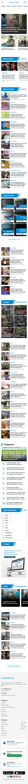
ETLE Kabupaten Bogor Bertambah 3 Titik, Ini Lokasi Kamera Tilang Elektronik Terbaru (16, 489)
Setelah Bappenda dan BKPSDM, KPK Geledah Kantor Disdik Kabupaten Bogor (16, 479)
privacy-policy (5, 705)
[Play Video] (10, 594)
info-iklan (3, 711)
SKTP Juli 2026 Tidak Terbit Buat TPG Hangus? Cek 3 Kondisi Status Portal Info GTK (16, 474)
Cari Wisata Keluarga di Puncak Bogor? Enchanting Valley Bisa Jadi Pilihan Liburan (18, 627)
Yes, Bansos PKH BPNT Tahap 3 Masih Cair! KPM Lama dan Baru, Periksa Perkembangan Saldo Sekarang (18, 97)
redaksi (3, 703)
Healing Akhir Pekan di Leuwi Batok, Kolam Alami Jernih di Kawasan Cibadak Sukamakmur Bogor (18, 406)
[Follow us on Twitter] (11, 777)
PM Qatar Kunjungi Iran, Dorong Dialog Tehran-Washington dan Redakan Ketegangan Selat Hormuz (18, 376)
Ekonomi (12, 258)
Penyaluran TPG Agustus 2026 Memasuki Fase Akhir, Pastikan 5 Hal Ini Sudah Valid (18, 126)
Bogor (2, 726)
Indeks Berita (4, 716)
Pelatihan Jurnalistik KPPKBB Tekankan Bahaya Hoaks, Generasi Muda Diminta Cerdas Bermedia (18, 175)
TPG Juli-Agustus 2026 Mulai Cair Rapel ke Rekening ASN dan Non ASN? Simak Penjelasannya (18, 386)
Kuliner (12, 161)
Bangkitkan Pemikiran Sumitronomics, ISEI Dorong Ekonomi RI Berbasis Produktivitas (18, 367)
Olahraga (13, 277)
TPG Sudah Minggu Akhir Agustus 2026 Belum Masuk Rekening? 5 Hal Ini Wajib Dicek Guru (18, 184)
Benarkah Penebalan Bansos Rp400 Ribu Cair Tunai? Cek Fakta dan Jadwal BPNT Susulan (18, 357)
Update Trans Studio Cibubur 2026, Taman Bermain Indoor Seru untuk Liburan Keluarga (18, 291)
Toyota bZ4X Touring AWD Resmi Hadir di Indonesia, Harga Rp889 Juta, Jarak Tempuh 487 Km (18, 617)
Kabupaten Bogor (15, 170)
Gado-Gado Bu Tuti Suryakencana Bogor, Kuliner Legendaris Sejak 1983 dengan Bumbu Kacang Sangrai (18, 165)
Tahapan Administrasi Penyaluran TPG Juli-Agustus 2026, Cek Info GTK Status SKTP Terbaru (18, 116)
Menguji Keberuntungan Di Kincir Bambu (20, 336)
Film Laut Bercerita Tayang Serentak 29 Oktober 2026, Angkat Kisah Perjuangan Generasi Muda (18, 347)
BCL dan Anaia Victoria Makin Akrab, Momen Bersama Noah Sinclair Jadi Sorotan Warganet (9, 77)
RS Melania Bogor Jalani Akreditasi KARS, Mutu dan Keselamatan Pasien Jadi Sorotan (14, 465)
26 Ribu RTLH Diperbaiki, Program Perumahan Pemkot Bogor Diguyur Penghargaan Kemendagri (18, 252)
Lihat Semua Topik (14, 239)
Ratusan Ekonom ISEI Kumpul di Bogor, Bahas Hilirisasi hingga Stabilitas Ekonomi (18, 415)
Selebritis (13, 652)
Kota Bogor (13, 141)
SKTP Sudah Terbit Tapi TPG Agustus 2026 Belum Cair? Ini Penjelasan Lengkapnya (15, 484)
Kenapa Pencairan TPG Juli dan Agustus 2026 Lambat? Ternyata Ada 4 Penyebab (16, 499)
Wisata (12, 287)
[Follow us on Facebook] (8, 777)
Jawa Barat (24, 726)
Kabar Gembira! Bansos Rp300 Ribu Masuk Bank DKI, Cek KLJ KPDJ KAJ (18, 395)
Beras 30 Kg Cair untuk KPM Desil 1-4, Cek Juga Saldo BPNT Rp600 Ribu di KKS (18, 645)
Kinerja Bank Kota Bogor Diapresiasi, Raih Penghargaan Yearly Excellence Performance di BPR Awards (18, 262)
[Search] (25, 2)
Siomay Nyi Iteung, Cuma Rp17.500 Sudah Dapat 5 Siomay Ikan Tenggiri (17, 424)
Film (11, 343)
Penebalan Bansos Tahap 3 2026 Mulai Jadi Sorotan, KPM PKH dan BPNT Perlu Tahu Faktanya (16, 494)
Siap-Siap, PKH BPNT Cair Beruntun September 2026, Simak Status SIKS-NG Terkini (14, 29)
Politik (2, 729)
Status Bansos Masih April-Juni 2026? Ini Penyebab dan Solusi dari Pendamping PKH (15, 469)
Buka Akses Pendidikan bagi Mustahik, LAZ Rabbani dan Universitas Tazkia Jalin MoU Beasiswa (15, 505)
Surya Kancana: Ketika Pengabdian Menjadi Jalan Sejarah (8, 49)
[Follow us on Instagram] (14, 777)
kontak (3, 709)
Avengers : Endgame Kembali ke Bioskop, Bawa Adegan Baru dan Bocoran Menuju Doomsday (17, 636)
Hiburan (23, 724)
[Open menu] (2, 2)
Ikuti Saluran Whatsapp (14, 755)
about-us (3, 713)
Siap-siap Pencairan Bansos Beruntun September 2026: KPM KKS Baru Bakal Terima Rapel (18, 155)
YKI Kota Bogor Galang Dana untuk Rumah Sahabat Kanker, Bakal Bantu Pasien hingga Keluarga (18, 435)
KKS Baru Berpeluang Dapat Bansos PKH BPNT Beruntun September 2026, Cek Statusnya (18, 272)
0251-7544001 (5, 691)
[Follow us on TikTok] (19, 777)
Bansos (12, 93)
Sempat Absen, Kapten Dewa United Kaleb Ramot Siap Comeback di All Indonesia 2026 (17, 281)
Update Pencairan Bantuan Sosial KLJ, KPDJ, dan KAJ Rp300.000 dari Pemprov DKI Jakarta (18, 136)
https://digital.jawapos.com (14, 766)
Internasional (14, 372)
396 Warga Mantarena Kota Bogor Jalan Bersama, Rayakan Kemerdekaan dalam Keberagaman (18, 146)
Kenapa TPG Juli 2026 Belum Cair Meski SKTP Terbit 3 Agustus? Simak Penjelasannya (14, 457)
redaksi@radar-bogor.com (8, 695)
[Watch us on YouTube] (17, 777)
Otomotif (13, 613)
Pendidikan (13, 112)
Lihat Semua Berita (14, 666)
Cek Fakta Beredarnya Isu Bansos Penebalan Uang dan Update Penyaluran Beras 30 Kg (18, 107)
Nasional (3, 722)
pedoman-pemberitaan (7, 707)
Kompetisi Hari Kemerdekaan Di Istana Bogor (20, 313)
